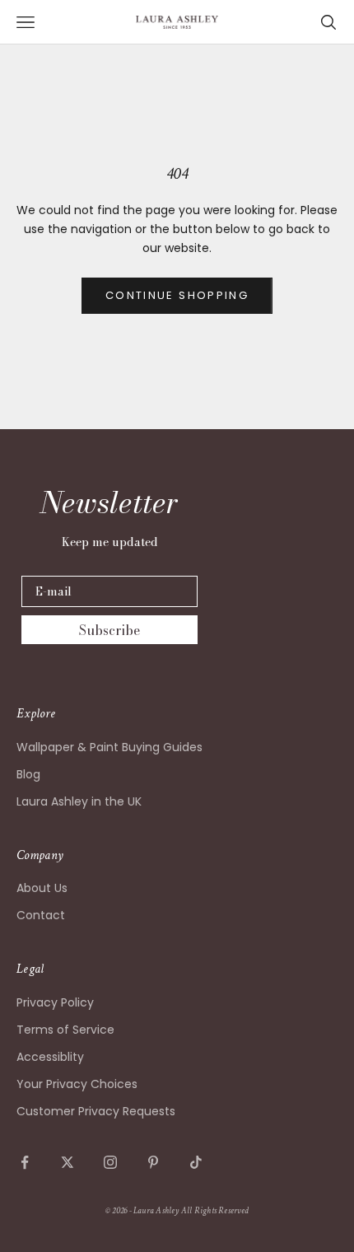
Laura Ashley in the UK (79, 801)
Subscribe (109, 630)
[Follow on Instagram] (110, 1162)
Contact (40, 915)
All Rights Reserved (215, 1211)
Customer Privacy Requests (95, 1111)
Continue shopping (177, 295)
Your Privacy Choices (76, 1084)
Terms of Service (65, 1029)
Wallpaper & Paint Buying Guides (109, 747)
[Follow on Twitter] (67, 1162)
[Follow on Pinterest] (153, 1162)
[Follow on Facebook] (24, 1162)
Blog (28, 774)
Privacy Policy (55, 1002)
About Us (42, 888)
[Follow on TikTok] (196, 1162)
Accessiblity (50, 1057)
